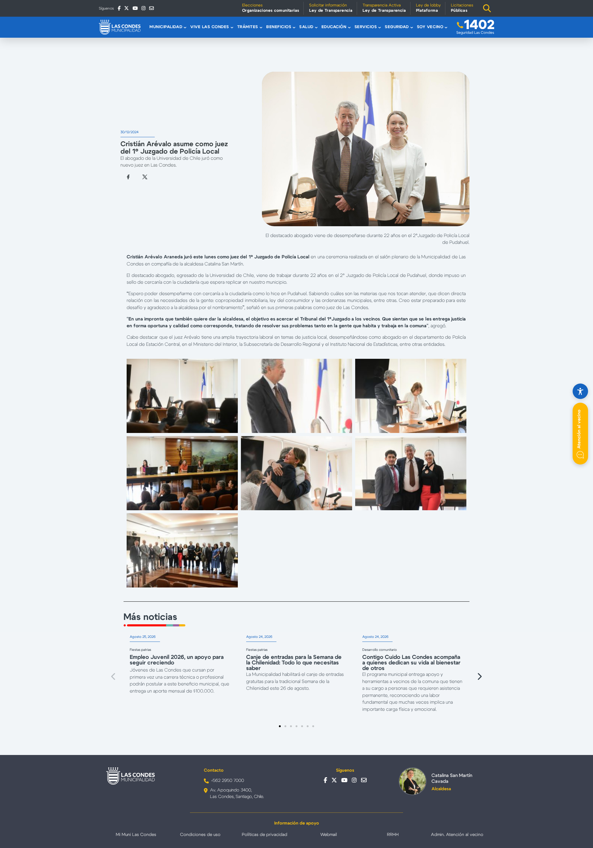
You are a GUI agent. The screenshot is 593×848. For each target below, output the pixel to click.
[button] (113, 677)
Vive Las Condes (209, 27)
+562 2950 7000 (227, 780)
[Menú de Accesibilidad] (580, 391)
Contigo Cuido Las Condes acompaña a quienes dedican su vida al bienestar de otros (411, 663)
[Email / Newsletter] (151, 8)
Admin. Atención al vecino (457, 835)
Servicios (366, 27)
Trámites (247, 27)
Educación (334, 27)
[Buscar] (487, 8)
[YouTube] (135, 8)
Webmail (328, 835)
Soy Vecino (430, 27)
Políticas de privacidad (264, 835)
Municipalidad (165, 27)
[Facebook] (119, 8)
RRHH (393, 835)
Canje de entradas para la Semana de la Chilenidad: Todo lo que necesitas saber (294, 663)
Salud (306, 27)
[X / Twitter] (126, 8)
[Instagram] (143, 8)
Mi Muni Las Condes (136, 835)
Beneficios (278, 27)
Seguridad (397, 27)
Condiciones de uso (200, 835)
